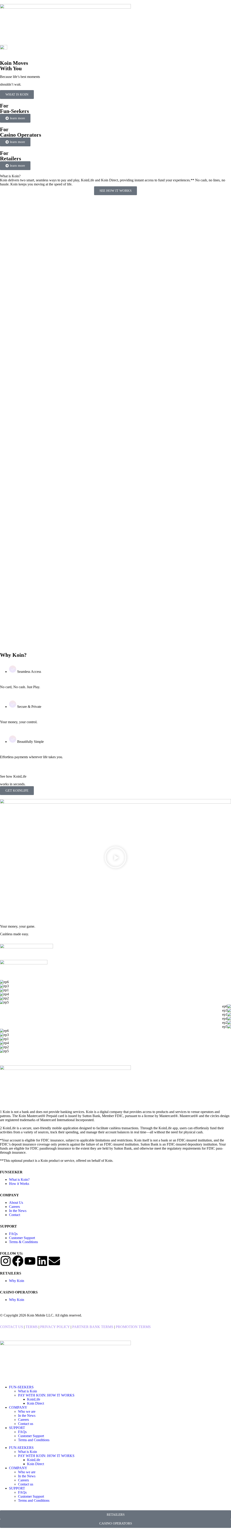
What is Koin (27, 1391)
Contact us (25, 1424)
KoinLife (33, 1399)
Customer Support (31, 1436)
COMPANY (18, 1407)
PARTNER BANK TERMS (92, 1327)
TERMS (31, 1327)
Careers (23, 1420)
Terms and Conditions (33, 1440)
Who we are (26, 1411)
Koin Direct (35, 1403)
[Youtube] (30, 1261)
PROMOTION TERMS (133, 1327)
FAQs (22, 1432)
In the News (26, 1415)
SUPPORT (17, 1428)
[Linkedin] (42, 1261)
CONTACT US (11, 1327)
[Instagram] (5, 1261)
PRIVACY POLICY (55, 1327)
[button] (115, 858)
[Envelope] (54, 1261)
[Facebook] (17, 1261)
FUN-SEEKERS (21, 1387)
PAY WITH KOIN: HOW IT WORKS (46, 1395)
